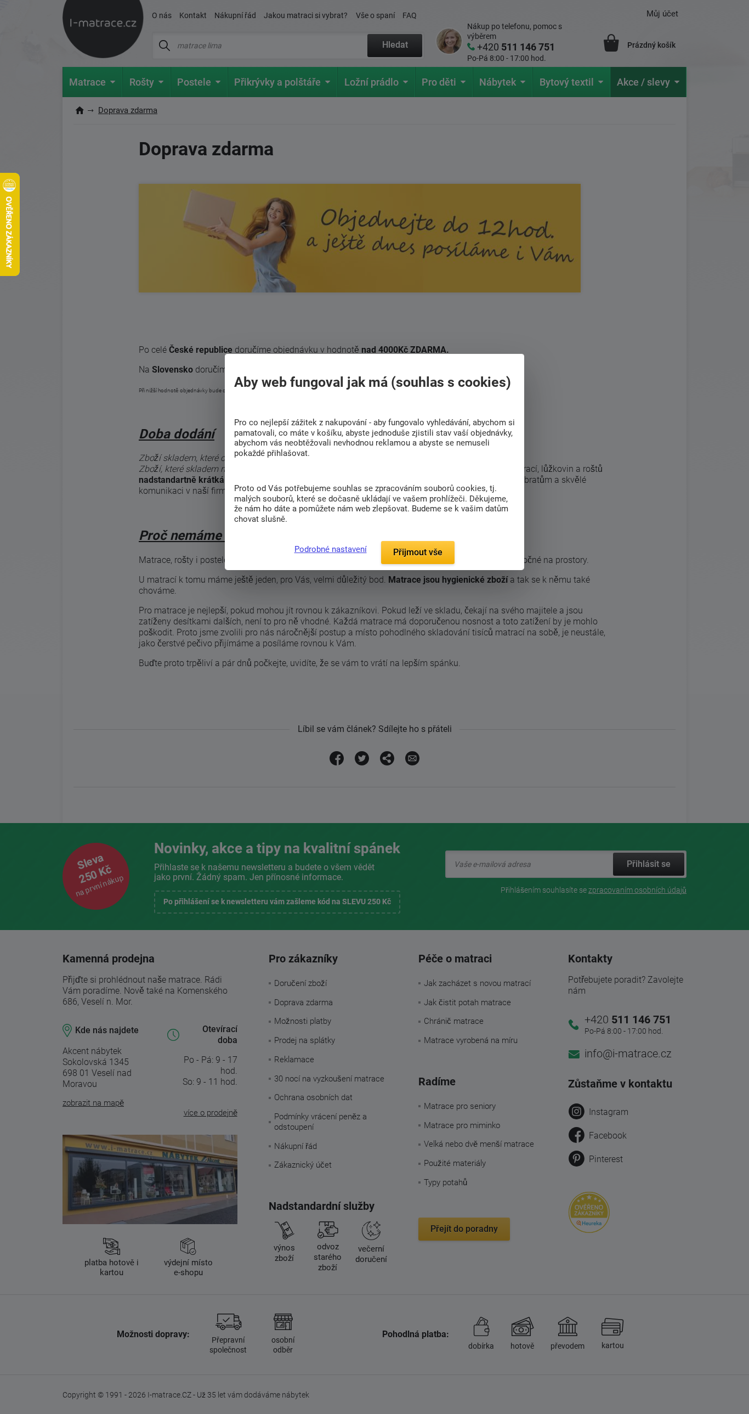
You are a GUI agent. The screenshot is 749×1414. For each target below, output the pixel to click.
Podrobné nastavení (330, 549)
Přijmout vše (417, 552)
